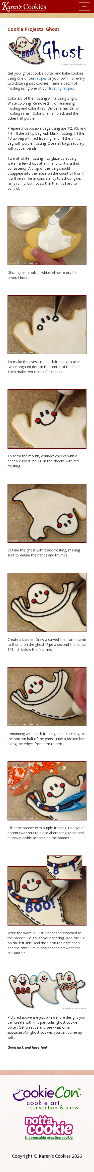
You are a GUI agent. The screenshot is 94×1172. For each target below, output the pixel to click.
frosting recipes (61, 88)
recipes (41, 78)
